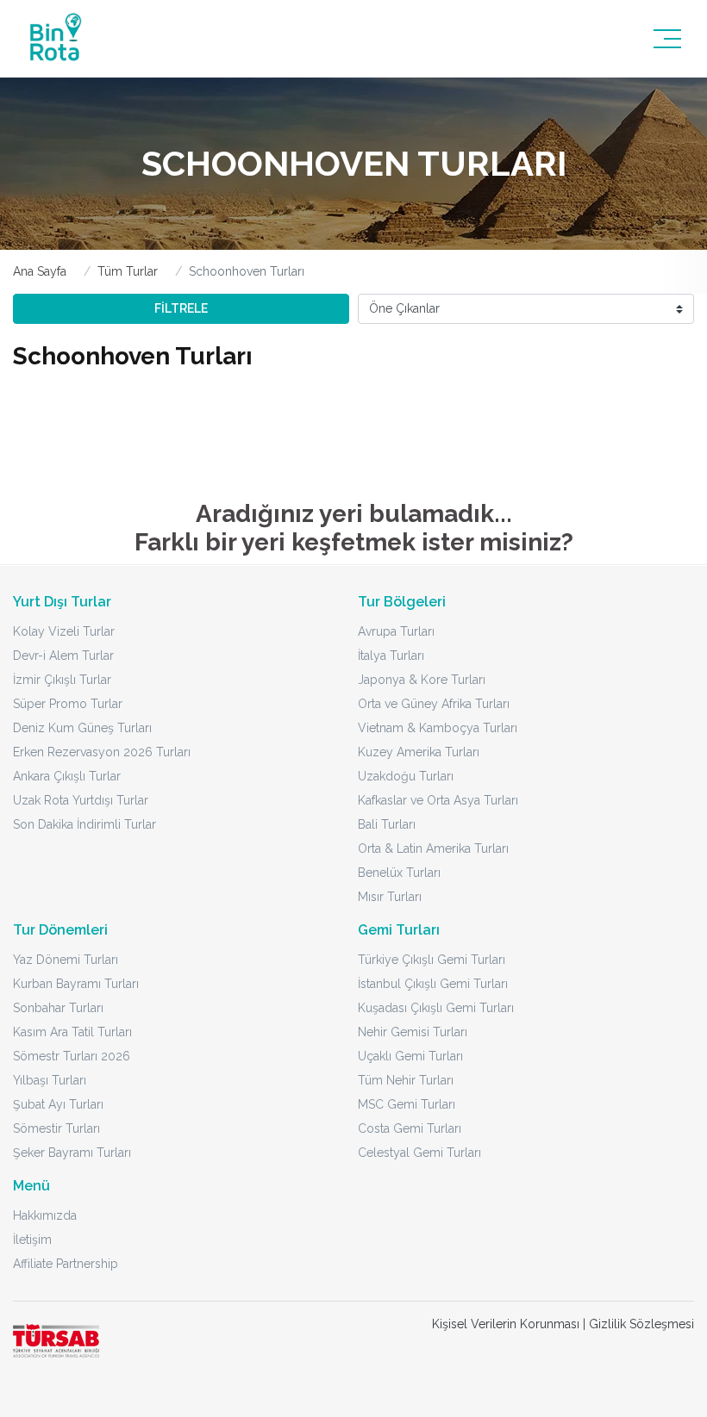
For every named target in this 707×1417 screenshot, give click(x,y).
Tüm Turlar (127, 271)
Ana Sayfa (39, 271)
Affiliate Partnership (65, 1264)
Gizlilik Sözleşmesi (641, 1324)
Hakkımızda (45, 1215)
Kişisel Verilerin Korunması (505, 1324)
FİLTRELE (181, 308)
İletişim (32, 1239)
